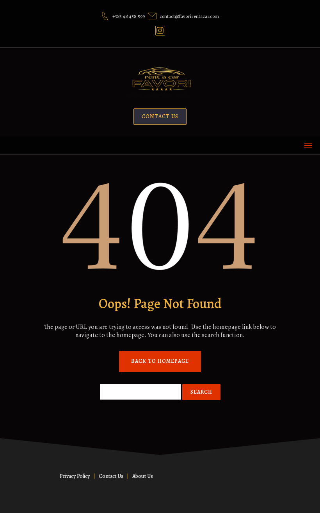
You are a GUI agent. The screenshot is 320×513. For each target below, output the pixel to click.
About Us (142, 476)
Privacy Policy (75, 476)
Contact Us (111, 476)
